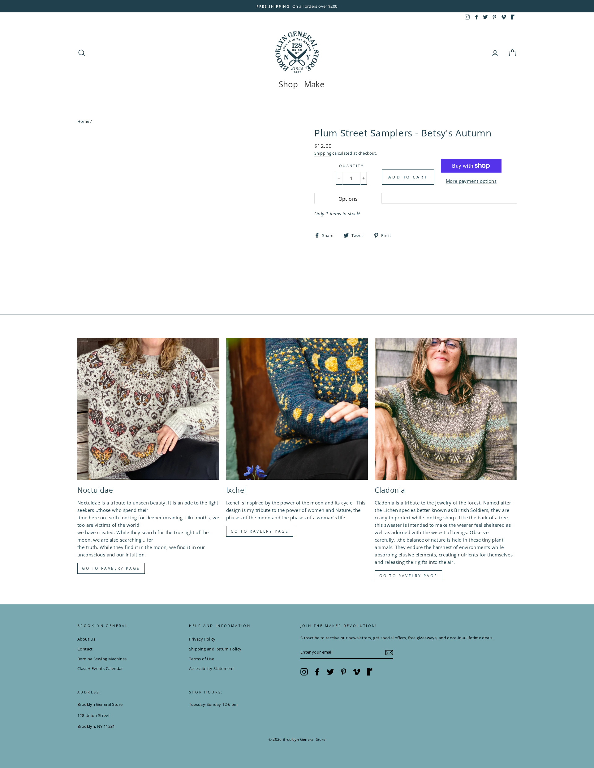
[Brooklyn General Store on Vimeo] (356, 672)
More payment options (471, 181)
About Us (86, 639)
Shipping (322, 153)
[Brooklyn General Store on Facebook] (317, 672)
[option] (297, 6)
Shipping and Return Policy (215, 649)
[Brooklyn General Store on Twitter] (330, 672)
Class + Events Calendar (100, 668)
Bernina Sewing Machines (102, 659)
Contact (85, 649)
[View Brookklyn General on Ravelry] (513, 17)
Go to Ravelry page (111, 568)
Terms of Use (201, 659)
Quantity (351, 165)
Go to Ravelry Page (408, 575)
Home (83, 121)
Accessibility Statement (211, 668)
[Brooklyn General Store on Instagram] (304, 672)
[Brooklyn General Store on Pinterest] (343, 672)
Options (348, 198)
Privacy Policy (202, 639)
